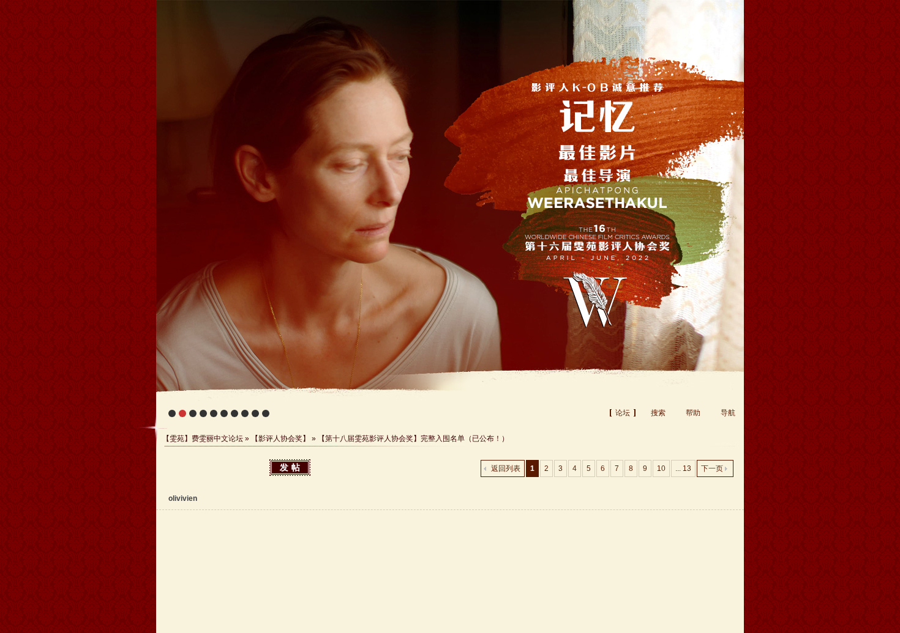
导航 (728, 413)
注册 (709, 6)
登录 (733, 6)
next (709, 211)
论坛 (622, 413)
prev (190, 211)
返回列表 (505, 468)
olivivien (182, 498)
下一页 (712, 468)
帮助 (693, 413)
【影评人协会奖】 (280, 438)
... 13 (683, 468)
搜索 (658, 413)
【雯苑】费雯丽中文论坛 (202, 438)
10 (661, 468)
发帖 (291, 467)
